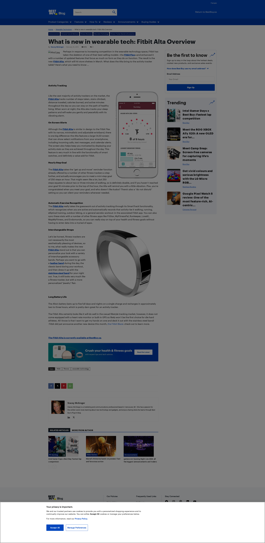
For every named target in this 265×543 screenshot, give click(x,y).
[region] (132, 522)
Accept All (55, 527)
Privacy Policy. (81, 518)
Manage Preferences (76, 527)
